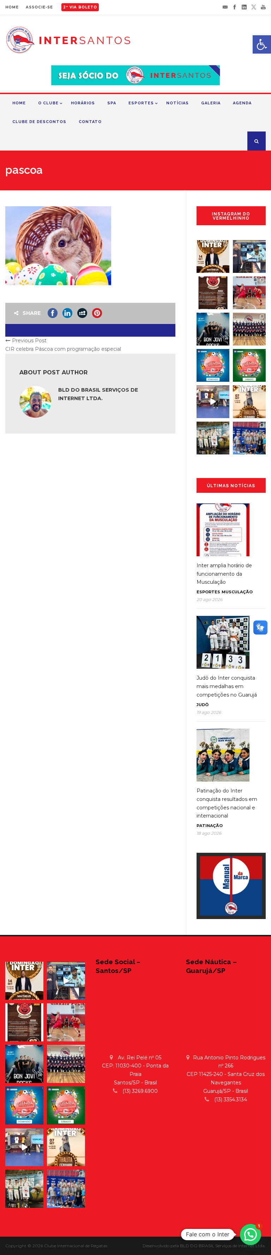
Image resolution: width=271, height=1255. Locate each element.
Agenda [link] (242, 103)
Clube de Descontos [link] (39, 122)
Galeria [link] (211, 103)
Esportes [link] (141, 103)
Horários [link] (83, 103)
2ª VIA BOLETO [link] (80, 7)
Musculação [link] (237, 591)
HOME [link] (12, 7)
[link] (262, 44)
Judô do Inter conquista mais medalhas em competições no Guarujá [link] (227, 686)
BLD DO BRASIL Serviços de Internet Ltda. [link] (223, 1245)
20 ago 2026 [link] (209, 599)
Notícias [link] (177, 103)
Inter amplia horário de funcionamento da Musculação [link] (224, 574)
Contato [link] (90, 122)
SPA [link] (111, 103)
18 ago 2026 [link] (209, 833)
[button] (250, 1234)
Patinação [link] (210, 825)
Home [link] (19, 103)
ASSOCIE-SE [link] (39, 7)
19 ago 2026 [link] (209, 712)
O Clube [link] (48, 103)
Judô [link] (203, 704)
